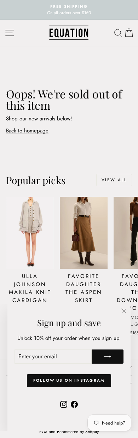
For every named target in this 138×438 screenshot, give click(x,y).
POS (43, 431)
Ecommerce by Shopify (78, 431)
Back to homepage (27, 131)
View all (114, 180)
